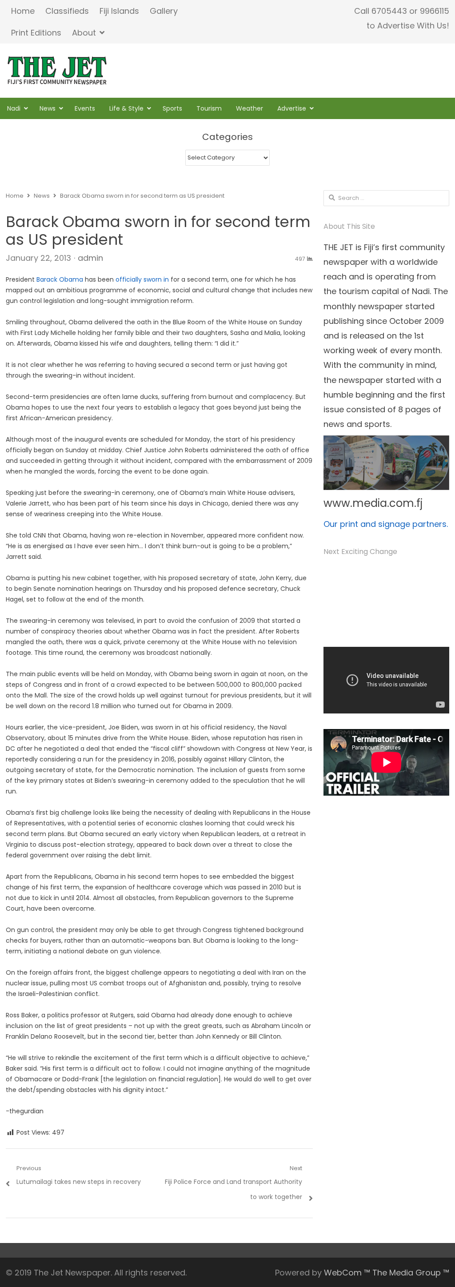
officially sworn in (143, 279)
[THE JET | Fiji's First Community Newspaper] (58, 70)
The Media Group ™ (410, 1272)
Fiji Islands (119, 10)
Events (85, 108)
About (84, 32)
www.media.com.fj (373, 503)
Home (23, 10)
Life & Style (126, 108)
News (48, 108)
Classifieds (67, 10)
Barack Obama (59, 279)
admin (90, 257)
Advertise (291, 108)
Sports (172, 108)
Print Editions (36, 32)
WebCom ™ (347, 1272)
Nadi (13, 108)
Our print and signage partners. (385, 524)
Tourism (209, 108)
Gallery (164, 10)
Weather (249, 108)
